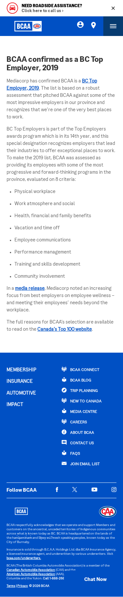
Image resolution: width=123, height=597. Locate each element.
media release (30, 288)
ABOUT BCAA (81, 433)
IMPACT (15, 404)
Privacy (22, 586)
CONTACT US (81, 443)
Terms (11, 586)
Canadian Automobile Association (31, 570)
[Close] (113, 8)
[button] (88, 580)
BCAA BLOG (80, 380)
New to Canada (85, 401)
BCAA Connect (84, 370)
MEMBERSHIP (21, 370)
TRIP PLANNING (83, 391)
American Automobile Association (31, 574)
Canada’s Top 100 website (64, 329)
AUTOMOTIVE (21, 393)
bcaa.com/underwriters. (24, 558)
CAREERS (78, 422)
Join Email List (84, 464)
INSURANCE (20, 381)
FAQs (74, 454)
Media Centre (83, 412)
